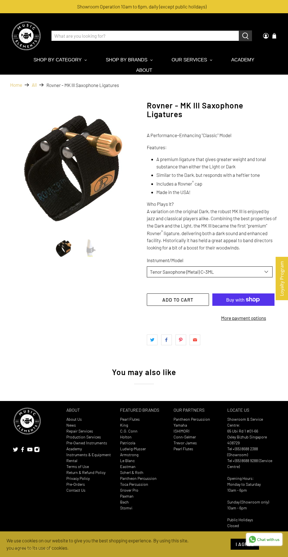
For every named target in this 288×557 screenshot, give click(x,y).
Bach (124, 502)
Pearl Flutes (130, 419)
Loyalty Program (282, 278)
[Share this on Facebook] (166, 340)
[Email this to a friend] (195, 340)
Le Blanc (127, 460)
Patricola (127, 442)
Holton (126, 437)
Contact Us (76, 490)
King (124, 425)
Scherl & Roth (131, 472)
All (34, 85)
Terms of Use (77, 466)
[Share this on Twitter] (152, 340)
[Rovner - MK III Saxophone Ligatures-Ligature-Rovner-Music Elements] (75, 166)
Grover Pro (129, 490)
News (71, 425)
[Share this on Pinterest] (181, 340)
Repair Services (79, 431)
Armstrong (129, 454)
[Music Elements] (26, 35)
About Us (74, 419)
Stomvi (126, 507)
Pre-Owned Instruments (86, 442)
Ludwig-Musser (133, 448)
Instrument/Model (165, 260)
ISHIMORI (182, 431)
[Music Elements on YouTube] (30, 450)
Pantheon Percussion (138, 478)
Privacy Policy (78, 478)
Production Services (83, 437)
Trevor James (185, 442)
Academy (74, 448)
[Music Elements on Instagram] (37, 450)
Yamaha (180, 425)
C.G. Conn (129, 431)
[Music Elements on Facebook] (22, 450)
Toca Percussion (134, 484)
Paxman (127, 496)
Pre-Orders (75, 484)
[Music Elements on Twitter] (15, 450)
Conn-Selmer (185, 437)
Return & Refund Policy (85, 472)
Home (16, 85)
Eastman (128, 466)
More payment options (243, 318)
